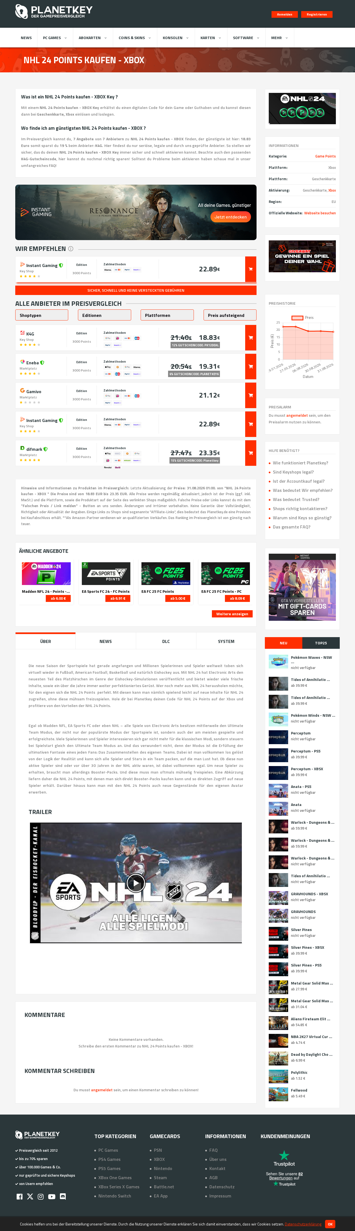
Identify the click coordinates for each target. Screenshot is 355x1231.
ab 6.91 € (117, 598)
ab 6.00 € (58, 598)
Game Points (325, 156)
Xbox (332, 190)
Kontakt (217, 1168)
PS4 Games (109, 1159)
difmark (34, 448)
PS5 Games (109, 1168)
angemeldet (297, 415)
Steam (160, 1177)
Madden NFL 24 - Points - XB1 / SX (46, 591)
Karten (208, 37)
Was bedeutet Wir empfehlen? (303, 490)
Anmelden (284, 14)
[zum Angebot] (250, 269)
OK (330, 1224)
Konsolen (172, 37)
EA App (161, 1196)
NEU (283, 643)
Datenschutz (222, 1186)
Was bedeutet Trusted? (296, 499)
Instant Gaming (42, 265)
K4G (29, 333)
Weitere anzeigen (232, 614)
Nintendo (163, 1168)
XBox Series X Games (119, 1186)
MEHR (276, 37)
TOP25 (321, 643)
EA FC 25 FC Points (157, 591)
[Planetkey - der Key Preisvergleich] (54, 20)
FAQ (213, 1150)
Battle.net (164, 1186)
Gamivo (33, 391)
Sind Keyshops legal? (293, 472)
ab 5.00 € (177, 598)
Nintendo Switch (114, 1196)
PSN (158, 1150)
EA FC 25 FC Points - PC (221, 591)
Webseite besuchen (320, 213)
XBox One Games (115, 1177)
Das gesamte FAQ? (291, 527)
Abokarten (90, 37)
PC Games (52, 37)
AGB (213, 1177)
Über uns (218, 1159)
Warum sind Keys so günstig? (302, 517)
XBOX (159, 1159)
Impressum (220, 1196)
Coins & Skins (132, 37)
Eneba (32, 362)
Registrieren (317, 14)
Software (243, 37)
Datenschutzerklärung (303, 1224)
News (26, 37)
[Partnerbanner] (302, 256)
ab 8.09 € (237, 598)
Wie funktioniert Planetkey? (300, 463)
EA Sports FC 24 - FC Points (106, 591)
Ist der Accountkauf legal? (298, 481)
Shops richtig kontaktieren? (300, 508)
